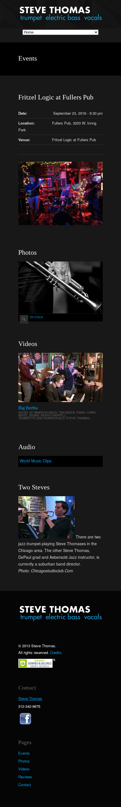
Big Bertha (28, 407)
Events (24, 753)
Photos (24, 761)
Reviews (25, 776)
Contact (24, 784)
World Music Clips (35, 461)
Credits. (56, 652)
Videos (24, 768)
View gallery (24, 319)
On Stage (36, 317)
